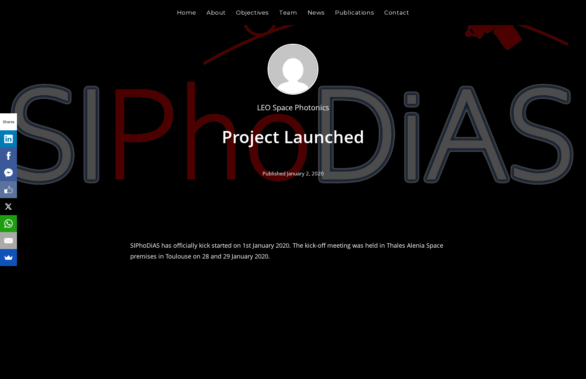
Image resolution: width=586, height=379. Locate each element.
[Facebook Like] (8, 189)
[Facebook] (8, 155)
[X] (8, 206)
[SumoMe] (8, 257)
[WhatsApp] (8, 223)
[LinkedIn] (8, 138)
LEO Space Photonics (293, 107)
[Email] (8, 240)
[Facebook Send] (8, 172)
